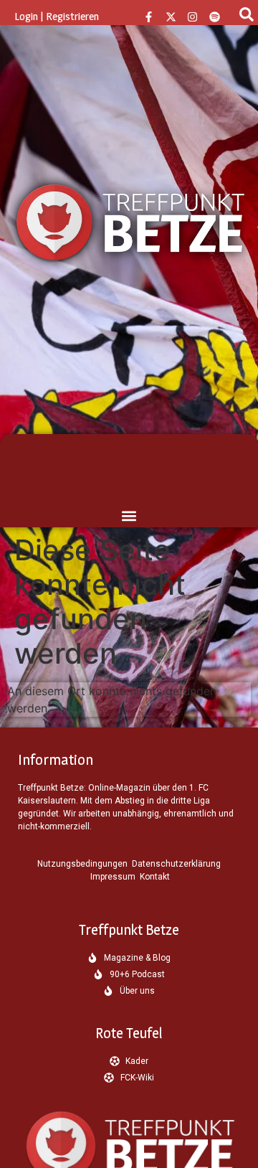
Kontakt (155, 877)
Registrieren (72, 16)
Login (26, 16)
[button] (129, 515)
